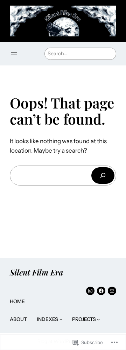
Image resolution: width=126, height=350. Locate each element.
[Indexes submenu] (60, 319)
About (18, 319)
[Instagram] (90, 291)
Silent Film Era (36, 272)
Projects (84, 319)
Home (17, 301)
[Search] (102, 175)
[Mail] (112, 291)
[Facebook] (101, 291)
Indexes (47, 319)
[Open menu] (14, 53)
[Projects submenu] (98, 319)
